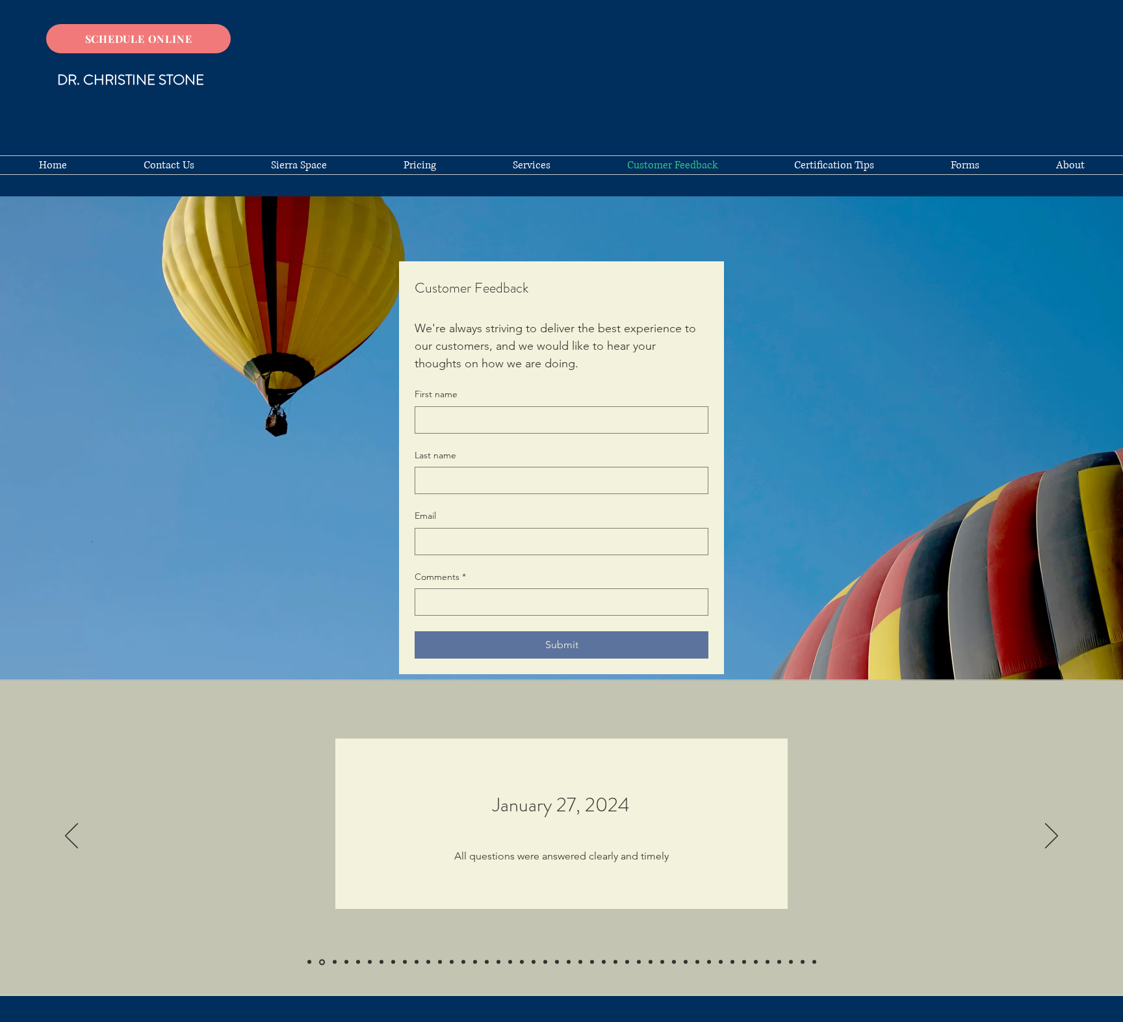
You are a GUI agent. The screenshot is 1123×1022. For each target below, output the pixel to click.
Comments (440, 577)
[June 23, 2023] (370, 962)
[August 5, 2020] (814, 962)
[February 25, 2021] (686, 962)
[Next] (1051, 836)
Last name (435, 455)
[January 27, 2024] (322, 962)
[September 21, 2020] (791, 962)
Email (425, 515)
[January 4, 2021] (732, 962)
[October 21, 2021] (557, 962)
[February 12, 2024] (309, 962)
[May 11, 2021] (662, 962)
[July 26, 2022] (440, 962)
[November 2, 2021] (545, 962)
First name (436, 394)
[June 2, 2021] (639, 962)
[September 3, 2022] (428, 962)
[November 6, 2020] (756, 962)
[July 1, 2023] (358, 962)
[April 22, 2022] (487, 962)
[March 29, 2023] (393, 962)
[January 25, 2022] (522, 962)
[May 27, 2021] (650, 962)
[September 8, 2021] (604, 962)
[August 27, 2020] (803, 962)
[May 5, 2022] (475, 962)
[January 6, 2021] (721, 962)
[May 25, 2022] (452, 962)
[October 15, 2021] (569, 962)
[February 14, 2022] (498, 962)
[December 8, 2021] (534, 962)
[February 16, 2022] (510, 962)
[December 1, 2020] (744, 962)
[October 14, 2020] (779, 962)
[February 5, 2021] (709, 962)
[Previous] (71, 836)
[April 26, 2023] (381, 962)
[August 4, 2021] (615, 962)
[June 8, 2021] (627, 962)
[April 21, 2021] (674, 962)
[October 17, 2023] (335, 962)
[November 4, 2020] (767, 962)
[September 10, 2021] (592, 962)
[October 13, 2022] (417, 962)
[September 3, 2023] (346, 962)
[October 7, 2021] (580, 962)
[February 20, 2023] (405, 962)
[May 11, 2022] (463, 962)
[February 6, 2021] (697, 962)
